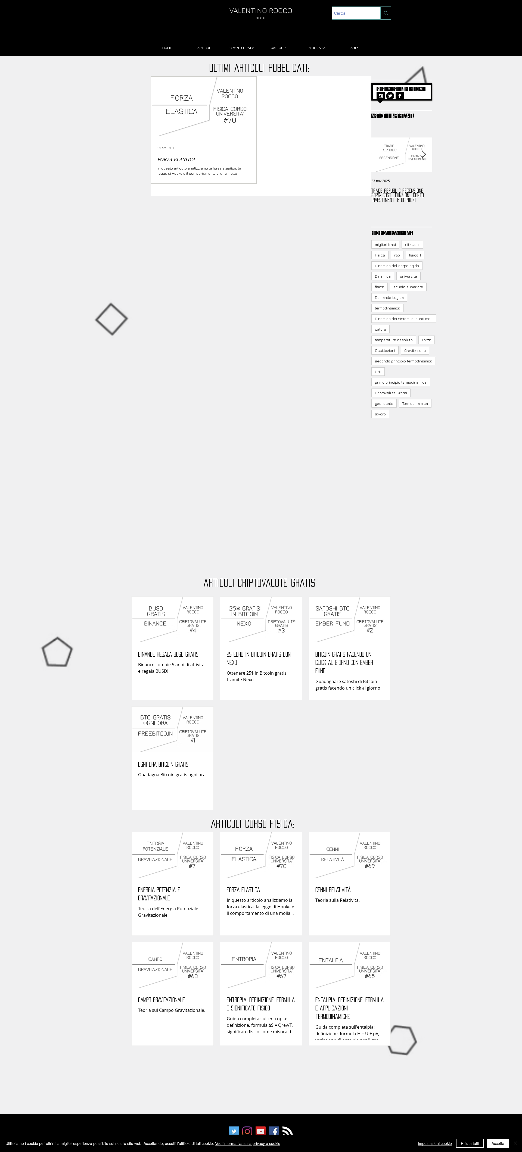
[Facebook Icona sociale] (274, 1131)
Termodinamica (415, 403)
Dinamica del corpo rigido (397, 265)
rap (397, 255)
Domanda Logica (389, 297)
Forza (426, 339)
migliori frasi (385, 244)
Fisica (380, 255)
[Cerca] (385, 13)
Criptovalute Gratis (391, 392)
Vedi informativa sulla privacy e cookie (247, 1143)
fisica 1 (415, 255)
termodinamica (387, 308)
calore (380, 329)
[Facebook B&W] (400, 96)
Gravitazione (415, 350)
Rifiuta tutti (470, 1143)
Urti (378, 371)
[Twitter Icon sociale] (234, 1131)
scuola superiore (408, 286)
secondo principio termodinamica (403, 361)
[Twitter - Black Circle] (390, 96)
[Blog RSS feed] (287, 1132)
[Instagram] (247, 1131)
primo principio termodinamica (401, 382)
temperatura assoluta (394, 339)
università (408, 276)
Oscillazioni (385, 350)
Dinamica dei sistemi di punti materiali (405, 318)
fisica (379, 286)
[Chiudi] (515, 1143)
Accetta (498, 1143)
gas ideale (384, 403)
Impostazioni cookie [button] (435, 1143)
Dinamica (383, 276)
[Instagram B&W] (381, 96)
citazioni (412, 244)
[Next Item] (423, 154)
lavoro (380, 414)
